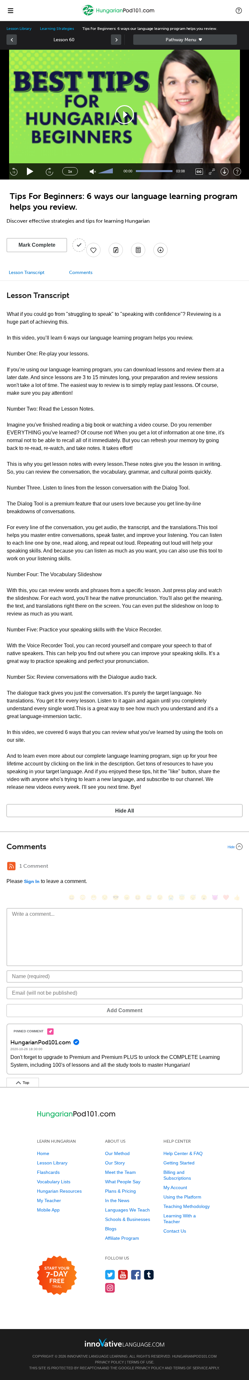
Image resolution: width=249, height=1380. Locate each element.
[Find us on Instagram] (110, 1288)
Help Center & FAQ (183, 1153)
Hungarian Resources (59, 1191)
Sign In (32, 881)
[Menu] (10, 10)
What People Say (122, 1181)
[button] (238, 10)
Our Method (117, 1153)
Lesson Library (18, 28)
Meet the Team (120, 1172)
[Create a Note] (116, 250)
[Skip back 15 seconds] (13, 171)
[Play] (30, 172)
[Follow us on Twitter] (110, 1275)
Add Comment (124, 1010)
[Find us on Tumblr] (149, 1275)
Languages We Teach (127, 1209)
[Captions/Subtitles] (199, 172)
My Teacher (49, 1200)
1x (70, 171)
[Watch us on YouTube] (123, 1275)
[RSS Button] (11, 866)
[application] (124, 115)
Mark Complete (36, 245)
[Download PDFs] (138, 250)
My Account (175, 1187)
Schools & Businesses (127, 1219)
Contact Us (174, 1231)
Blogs (110, 1228)
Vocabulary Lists (53, 1181)
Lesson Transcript (26, 272)
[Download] (224, 172)
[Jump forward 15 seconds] (49, 171)
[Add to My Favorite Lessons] (93, 250)
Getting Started (179, 1162)
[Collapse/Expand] (124, 846)
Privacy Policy (109, 1362)
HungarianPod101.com (194, 1356)
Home (43, 1153)
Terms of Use (140, 1362)
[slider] (106, 171)
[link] (11, 39)
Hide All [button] (124, 811)
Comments (80, 272)
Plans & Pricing (120, 1191)
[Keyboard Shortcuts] (237, 172)
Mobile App (48, 1209)
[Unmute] (93, 172)
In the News (117, 1200)
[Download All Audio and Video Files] (160, 250)
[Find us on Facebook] (136, 1275)
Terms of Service (190, 1368)
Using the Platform (182, 1197)
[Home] (119, 15)
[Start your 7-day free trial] (57, 1276)
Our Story (115, 1162)
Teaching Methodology (186, 1206)
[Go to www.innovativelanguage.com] (124, 1342)
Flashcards (48, 1172)
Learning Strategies (57, 28)
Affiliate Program (122, 1238)
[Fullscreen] (212, 172)
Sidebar (185, 39)
